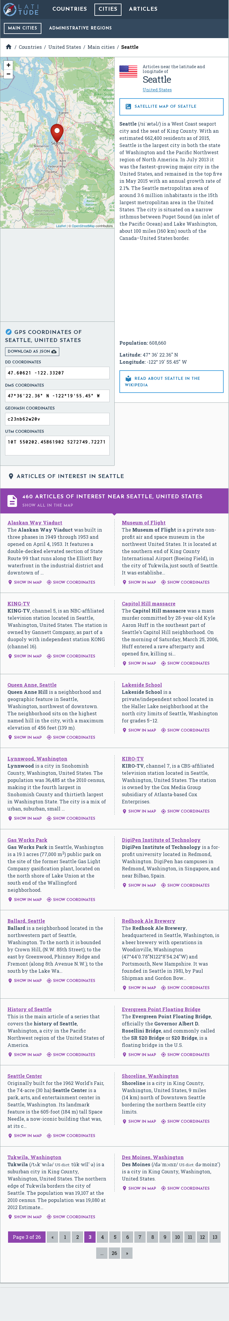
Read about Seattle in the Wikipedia (162, 381)
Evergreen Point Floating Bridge (161, 1009)
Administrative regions (80, 28)
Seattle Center (24, 1076)
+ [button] (8, 65)
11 (190, 1237)
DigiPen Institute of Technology (161, 840)
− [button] (8, 74)
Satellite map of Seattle (161, 106)
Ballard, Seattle (26, 921)
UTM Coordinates (24, 432)
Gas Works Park (27, 840)
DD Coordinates (23, 362)
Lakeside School (142, 685)
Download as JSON (32, 351)
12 (202, 1237)
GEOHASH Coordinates (30, 408)
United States (157, 90)
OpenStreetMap (83, 225)
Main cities (22, 28)
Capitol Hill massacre (148, 603)
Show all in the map (47, 506)
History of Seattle (29, 1009)
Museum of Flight (144, 522)
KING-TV (18, 603)
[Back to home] (21, 9)
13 (215, 1237)
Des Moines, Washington (153, 1157)
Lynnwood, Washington (37, 758)
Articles (143, 9)
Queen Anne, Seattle (32, 685)
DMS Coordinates (24, 386)
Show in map (24, 583)
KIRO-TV (133, 758)
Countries (69, 9)
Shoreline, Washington (150, 1076)
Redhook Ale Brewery (148, 921)
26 (114, 1253)
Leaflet (61, 225)
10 (177, 1237)
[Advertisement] (171, 290)
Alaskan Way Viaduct (34, 522)
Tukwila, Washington (34, 1157)
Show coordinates (70, 583)
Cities (108, 9)
